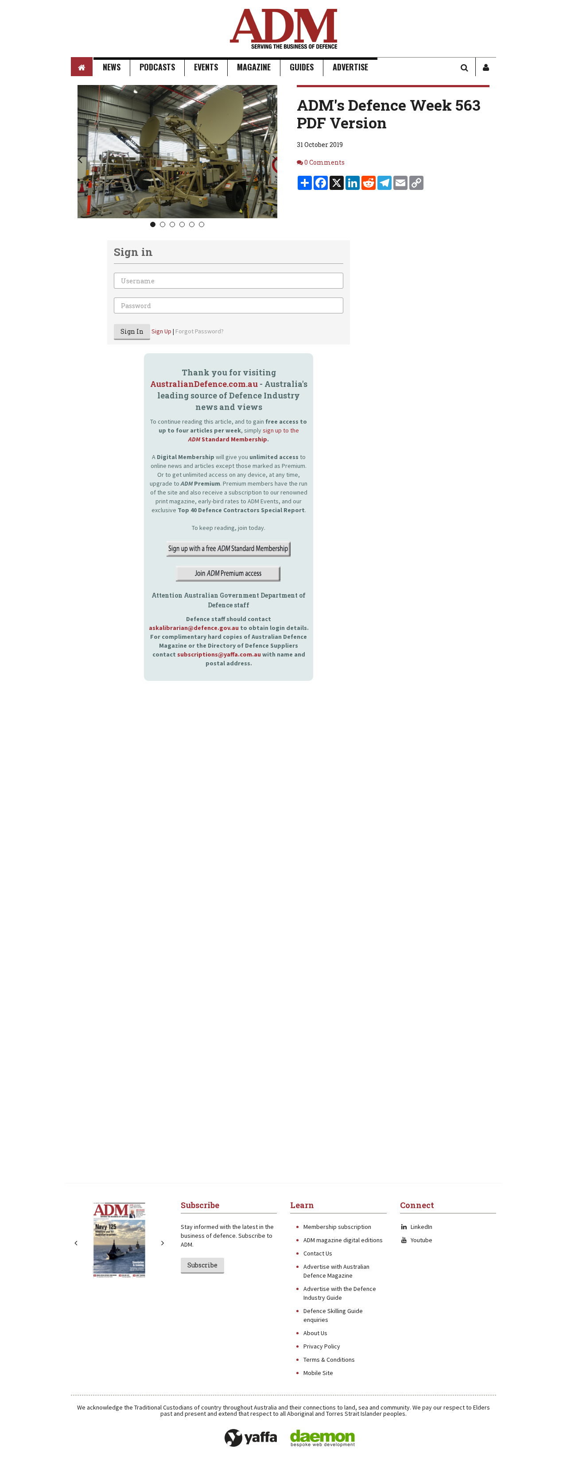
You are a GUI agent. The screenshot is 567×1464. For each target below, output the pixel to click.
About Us (315, 1333)
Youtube (421, 1240)
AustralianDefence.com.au (204, 384)
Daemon (322, 1438)
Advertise (350, 67)
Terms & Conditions (329, 1360)
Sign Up (161, 331)
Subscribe (202, 1265)
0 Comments (324, 162)
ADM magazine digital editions (343, 1240)
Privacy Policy (321, 1346)
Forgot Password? (199, 331)
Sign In (132, 331)
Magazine (254, 67)
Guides (302, 67)
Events (206, 67)
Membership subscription (337, 1227)
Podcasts (157, 67)
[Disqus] (210, 825)
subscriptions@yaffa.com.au (219, 654)
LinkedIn (421, 1227)
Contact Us (317, 1253)
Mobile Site (318, 1373)
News (111, 67)
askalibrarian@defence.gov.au (194, 628)
